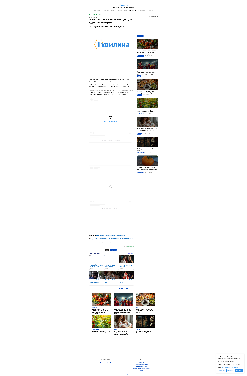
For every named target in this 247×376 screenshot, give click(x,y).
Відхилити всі (230, 370)
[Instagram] (116, 2)
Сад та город (140, 113)
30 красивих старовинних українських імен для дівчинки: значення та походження (147, 130)
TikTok (127, 1)
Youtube (138, 1)
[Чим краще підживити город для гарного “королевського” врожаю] (147, 103)
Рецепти (139, 95)
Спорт (138, 76)
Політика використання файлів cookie (229, 367)
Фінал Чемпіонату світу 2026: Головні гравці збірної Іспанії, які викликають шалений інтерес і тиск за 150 (147, 72)
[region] (230, 363)
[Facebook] (108, 2)
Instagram (120, 1)
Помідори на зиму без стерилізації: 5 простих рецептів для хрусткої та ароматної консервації (147, 52)
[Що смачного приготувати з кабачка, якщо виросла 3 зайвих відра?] (147, 84)
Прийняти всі (239, 370)
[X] (130, 2)
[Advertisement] (111, 68)
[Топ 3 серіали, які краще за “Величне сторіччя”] (147, 142)
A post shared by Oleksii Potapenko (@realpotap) (110, 140)
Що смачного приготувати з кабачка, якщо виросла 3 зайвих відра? (145, 310)
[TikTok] (124, 2)
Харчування (140, 56)
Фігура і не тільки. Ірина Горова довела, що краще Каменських (110, 235)
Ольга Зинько (154, 16)
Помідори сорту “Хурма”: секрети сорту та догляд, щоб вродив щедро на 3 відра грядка (147, 169)
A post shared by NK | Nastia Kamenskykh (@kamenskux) (110, 208)
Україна (139, 133)
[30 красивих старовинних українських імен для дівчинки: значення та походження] (147, 122)
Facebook (112, 1)
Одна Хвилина (115, 242)
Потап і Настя (113, 250)
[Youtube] (135, 2)
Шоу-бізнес (93, 14)
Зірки (101, 14)
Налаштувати (222, 370)
